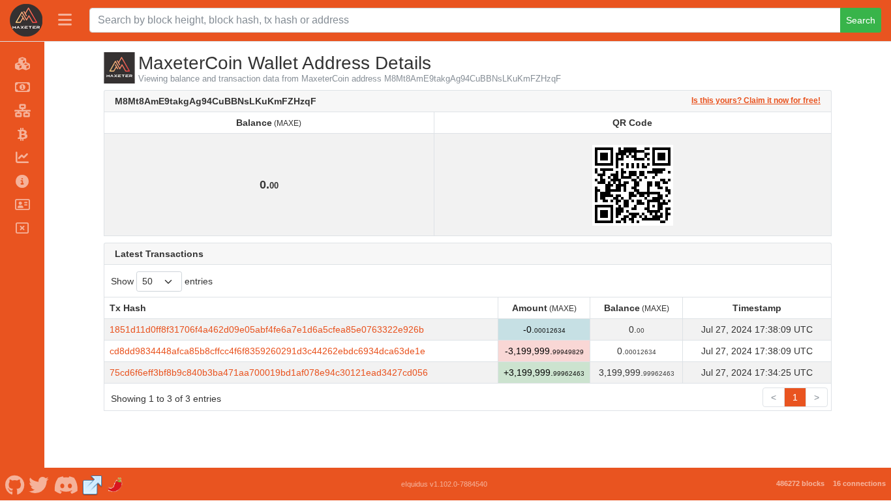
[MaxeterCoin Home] (26, 20)
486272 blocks (800, 483)
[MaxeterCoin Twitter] (39, 484)
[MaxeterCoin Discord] (65, 484)
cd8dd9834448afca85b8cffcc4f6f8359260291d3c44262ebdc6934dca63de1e (267, 351)
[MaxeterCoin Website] (93, 484)
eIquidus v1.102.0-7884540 (444, 484)
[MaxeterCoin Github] (14, 484)
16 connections (859, 483)
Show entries (162, 281)
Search (860, 20)
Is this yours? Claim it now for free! (756, 100)
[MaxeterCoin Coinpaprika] (116, 484)
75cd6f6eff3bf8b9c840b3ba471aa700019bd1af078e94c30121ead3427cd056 (269, 372)
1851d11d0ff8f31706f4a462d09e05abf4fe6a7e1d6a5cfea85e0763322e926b (267, 329)
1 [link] (795, 397)
